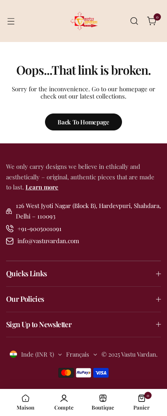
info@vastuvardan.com (48, 241)
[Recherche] (134, 21)
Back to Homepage (83, 122)
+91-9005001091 (39, 229)
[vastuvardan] (83, 21)
